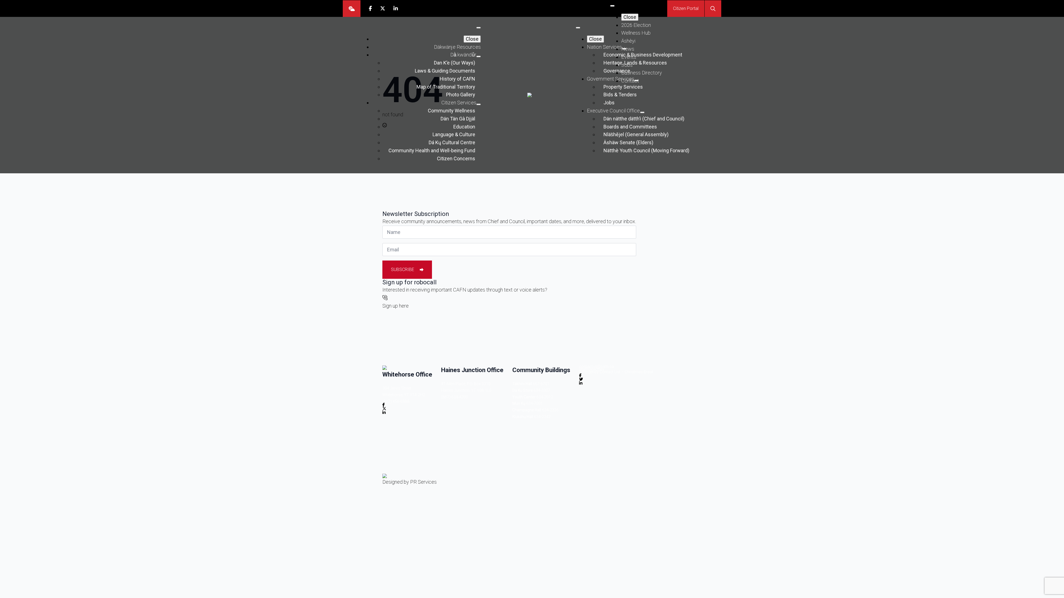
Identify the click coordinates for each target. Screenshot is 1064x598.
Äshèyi (628, 41)
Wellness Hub (636, 33)
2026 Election (636, 25)
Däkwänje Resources (457, 47)
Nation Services (604, 47)
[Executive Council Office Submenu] (642, 112)
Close (629, 17)
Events (628, 57)
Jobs (627, 65)
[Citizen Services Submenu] (478, 104)
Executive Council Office (613, 111)
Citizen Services (458, 102)
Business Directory (641, 73)
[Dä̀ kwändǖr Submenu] (478, 56)
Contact (630, 81)
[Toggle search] (713, 8)
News (627, 49)
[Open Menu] (612, 6)
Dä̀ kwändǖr (463, 55)
